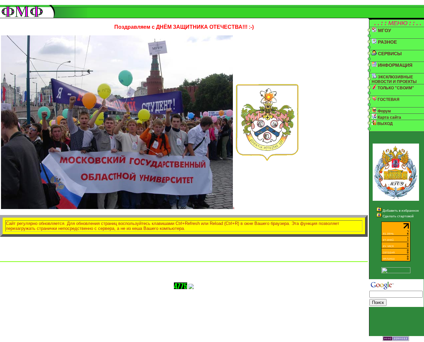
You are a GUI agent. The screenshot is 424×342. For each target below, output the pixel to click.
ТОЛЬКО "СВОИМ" (395, 88)
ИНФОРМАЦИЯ (394, 65)
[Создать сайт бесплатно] (396, 339)
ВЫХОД (384, 123)
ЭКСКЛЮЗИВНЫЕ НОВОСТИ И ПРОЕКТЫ (394, 79)
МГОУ (384, 30)
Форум (384, 111)
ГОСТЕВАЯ (388, 99)
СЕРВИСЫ (389, 53)
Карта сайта (389, 117)
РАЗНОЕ (387, 42)
